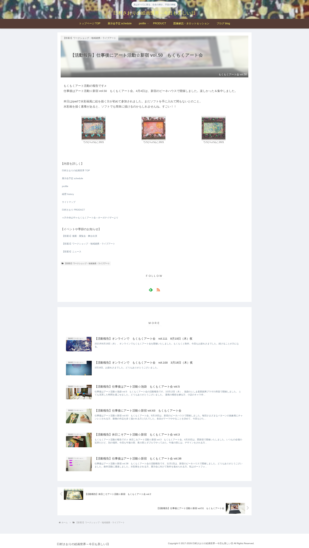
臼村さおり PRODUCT (73, 209)
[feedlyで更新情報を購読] (151, 289)
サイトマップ (68, 202)
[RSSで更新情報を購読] (158, 289)
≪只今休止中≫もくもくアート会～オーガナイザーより (90, 217)
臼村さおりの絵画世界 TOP (76, 170)
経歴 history (68, 194)
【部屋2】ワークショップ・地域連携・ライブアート (87, 263)
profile (65, 186)
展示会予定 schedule (72, 178)
